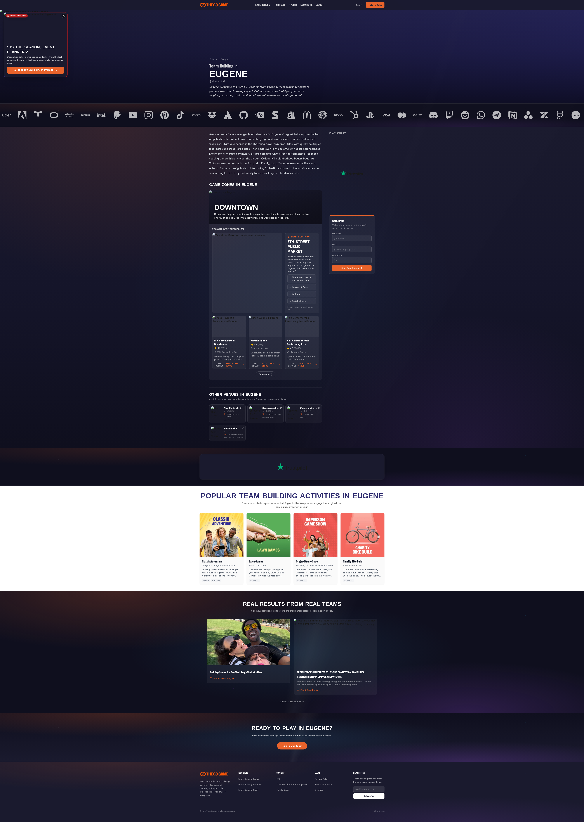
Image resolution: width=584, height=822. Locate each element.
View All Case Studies (290, 701)
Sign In (359, 4)
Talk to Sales (282, 789)
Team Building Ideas (248, 778)
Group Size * (337, 255)
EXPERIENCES (262, 4)
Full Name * (337, 233)
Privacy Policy (321, 778)
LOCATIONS (307, 4)
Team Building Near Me (250, 784)
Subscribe (369, 796)
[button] (227, 413)
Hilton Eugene (259, 340)
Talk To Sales (375, 4)
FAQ (278, 778)
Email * (335, 244)
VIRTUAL (280, 4)
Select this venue (232, 364)
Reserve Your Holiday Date (36, 70)
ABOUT (320, 4)
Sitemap (319, 789)
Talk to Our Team (292, 746)
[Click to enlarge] (247, 273)
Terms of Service (323, 784)
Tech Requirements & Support (291, 784)
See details (219, 364)
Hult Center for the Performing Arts (298, 342)
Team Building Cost (248, 789)
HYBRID (293, 4)
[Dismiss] (64, 16)
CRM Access (379, 811)
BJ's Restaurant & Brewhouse (224, 342)
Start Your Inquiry (350, 268)
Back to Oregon (220, 59)
